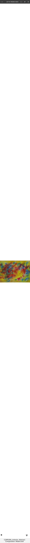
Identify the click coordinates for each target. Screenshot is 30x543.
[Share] (24, 2)
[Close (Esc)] (28, 2)
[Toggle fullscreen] (21, 2)
